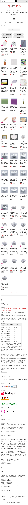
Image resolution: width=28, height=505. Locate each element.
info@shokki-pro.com (5, 486)
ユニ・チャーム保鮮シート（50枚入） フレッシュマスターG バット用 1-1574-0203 (23, 70)
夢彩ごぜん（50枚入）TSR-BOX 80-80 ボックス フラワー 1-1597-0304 (23, 90)
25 (14, 292)
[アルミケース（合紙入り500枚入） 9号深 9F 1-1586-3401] (4, 155)
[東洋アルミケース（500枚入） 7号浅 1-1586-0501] (14, 243)
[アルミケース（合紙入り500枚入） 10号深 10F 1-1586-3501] (4, 207)
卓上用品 (18, 37)
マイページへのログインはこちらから (8, 431)
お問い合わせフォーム (5, 490)
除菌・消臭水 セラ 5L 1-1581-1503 (4, 143)
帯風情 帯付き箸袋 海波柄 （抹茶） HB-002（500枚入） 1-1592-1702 (23, 109)
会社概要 (23, 496)
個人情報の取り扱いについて (19, 497)
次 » (16, 292)
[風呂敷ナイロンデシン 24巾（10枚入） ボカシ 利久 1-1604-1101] (4, 101)
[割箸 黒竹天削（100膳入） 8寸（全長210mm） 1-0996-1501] (23, 43)
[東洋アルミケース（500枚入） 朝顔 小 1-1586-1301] (23, 207)
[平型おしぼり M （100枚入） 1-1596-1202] (14, 43)
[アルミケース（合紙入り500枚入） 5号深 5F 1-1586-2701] (23, 190)
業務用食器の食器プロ (16, 502)
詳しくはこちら (4, 371)
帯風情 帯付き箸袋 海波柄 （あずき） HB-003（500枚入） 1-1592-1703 (4, 70)
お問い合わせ (18, 496)
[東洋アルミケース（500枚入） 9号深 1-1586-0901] (14, 224)
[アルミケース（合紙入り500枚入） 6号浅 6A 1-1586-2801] (23, 173)
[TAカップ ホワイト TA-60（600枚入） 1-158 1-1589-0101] (23, 137)
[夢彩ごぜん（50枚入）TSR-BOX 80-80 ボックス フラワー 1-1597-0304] (23, 82)
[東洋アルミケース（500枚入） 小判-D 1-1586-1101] (4, 224)
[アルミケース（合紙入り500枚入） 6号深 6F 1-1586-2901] (4, 190)
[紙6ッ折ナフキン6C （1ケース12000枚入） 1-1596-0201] (14, 82)
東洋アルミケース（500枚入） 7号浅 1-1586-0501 (14, 250)
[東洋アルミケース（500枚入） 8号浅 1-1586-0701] (23, 224)
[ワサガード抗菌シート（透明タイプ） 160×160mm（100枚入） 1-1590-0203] (14, 62)
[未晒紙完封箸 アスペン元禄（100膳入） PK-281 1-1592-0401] (4, 119)
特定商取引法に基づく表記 (6, 497)
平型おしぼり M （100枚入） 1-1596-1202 (13, 50)
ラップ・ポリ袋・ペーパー (6, 34)
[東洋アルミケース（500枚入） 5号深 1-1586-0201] (4, 278)
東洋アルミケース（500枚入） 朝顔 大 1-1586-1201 (14, 214)
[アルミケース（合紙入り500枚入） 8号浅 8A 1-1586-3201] (14, 155)
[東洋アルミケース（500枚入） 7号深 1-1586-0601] (23, 243)
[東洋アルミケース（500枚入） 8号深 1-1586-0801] (4, 243)
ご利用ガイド (3, 496)
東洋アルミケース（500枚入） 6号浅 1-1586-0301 (4, 267)
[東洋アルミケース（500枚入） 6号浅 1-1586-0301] (4, 261)
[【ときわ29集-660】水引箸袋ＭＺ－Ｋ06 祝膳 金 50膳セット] (4, 82)
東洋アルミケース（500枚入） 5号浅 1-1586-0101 (23, 267)
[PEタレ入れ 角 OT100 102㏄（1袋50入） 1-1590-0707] (4, 43)
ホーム (6, 22)
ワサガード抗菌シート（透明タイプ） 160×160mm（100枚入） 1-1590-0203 (14, 70)
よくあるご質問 (11, 496)
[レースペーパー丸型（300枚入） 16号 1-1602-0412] (14, 137)
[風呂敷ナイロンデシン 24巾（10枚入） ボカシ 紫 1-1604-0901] (14, 101)
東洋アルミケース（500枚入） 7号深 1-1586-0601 (23, 250)
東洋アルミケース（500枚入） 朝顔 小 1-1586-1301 (23, 214)
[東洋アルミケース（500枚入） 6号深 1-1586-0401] (14, 261)
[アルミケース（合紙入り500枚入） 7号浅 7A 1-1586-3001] (4, 173)
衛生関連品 (19, 34)
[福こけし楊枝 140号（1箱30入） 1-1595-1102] (14, 119)
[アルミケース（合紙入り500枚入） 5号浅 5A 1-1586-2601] (14, 190)
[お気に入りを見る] (23, 1)
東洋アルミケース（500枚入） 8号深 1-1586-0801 (4, 250)
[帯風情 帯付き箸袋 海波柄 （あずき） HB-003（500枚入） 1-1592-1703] (4, 62)
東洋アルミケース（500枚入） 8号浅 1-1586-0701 (23, 231)
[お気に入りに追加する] (2, 46)
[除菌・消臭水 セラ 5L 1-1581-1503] (4, 137)
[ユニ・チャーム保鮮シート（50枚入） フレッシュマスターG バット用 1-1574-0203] (23, 62)
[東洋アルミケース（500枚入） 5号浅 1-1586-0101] (23, 261)
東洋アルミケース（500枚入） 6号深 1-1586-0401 (14, 267)
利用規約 (3, 499)
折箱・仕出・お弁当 (6, 37)
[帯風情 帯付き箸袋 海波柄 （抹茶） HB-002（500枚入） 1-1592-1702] (23, 101)
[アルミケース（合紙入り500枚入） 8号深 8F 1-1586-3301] (23, 155)
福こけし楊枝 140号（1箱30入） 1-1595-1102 (14, 126)
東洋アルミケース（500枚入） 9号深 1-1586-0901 (14, 231)
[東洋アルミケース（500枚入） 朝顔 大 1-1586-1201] (14, 207)
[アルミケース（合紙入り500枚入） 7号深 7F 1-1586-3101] (14, 173)
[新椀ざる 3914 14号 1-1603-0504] (23, 119)
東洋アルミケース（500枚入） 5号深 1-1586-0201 (4, 285)
